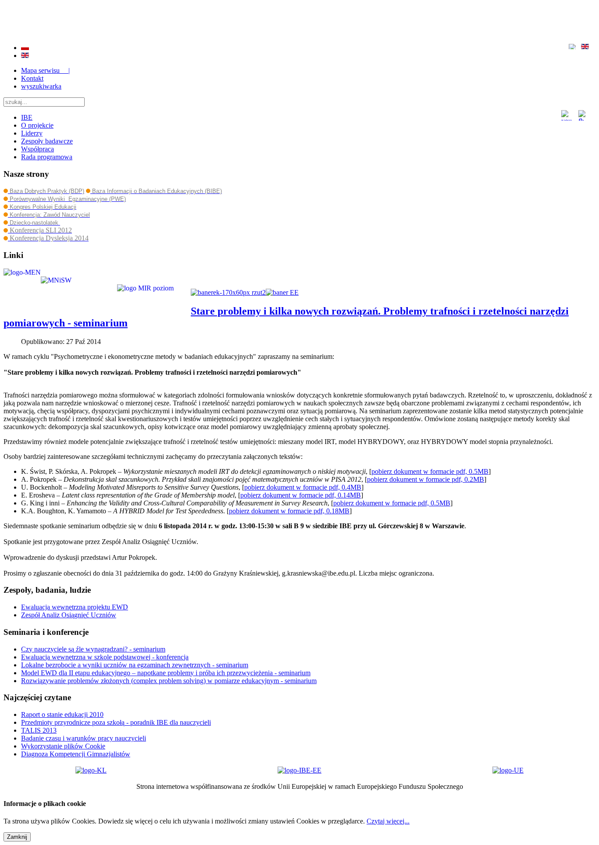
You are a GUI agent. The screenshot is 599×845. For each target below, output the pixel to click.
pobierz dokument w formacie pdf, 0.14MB (300, 495)
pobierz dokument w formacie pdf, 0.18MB (289, 511)
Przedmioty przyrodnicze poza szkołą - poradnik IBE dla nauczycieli (116, 722)
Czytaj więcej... (388, 821)
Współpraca (37, 149)
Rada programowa (46, 157)
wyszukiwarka (41, 86)
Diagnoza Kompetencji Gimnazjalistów (75, 754)
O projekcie (37, 125)
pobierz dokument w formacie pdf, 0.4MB (302, 487)
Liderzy (32, 133)
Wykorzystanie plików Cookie (63, 746)
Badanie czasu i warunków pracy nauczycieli (83, 738)
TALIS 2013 (39, 730)
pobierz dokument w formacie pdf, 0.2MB (425, 479)
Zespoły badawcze (47, 141)
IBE (26, 117)
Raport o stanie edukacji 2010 (62, 714)
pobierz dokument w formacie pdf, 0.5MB (429, 471)
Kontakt (32, 78)
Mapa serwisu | (45, 70)
